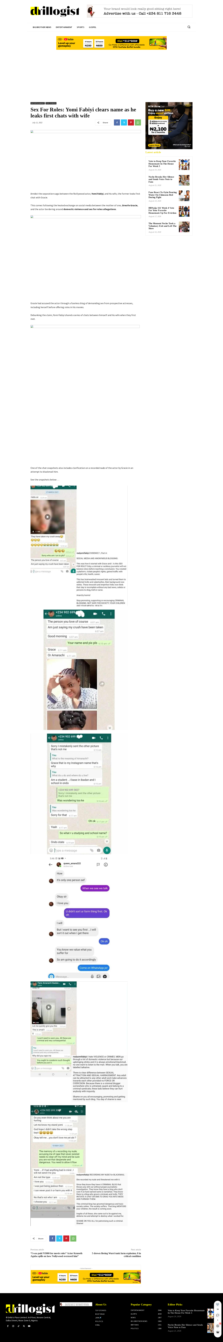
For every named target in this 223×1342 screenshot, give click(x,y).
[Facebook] (117, 122)
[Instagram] (13, 1326)
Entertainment (37, 103)
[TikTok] (18, 1326)
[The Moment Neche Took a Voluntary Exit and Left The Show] (184, 227)
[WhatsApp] (138, 122)
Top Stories (51, 103)
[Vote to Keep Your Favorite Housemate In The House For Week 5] (184, 164)
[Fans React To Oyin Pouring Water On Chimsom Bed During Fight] (184, 195)
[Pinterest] (131, 122)
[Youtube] (29, 1326)
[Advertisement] (111, 73)
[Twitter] (124, 122)
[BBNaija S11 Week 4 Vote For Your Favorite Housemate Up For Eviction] (184, 211)
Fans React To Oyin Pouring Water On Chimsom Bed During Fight (163, 195)
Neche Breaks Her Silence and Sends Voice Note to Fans (161, 179)
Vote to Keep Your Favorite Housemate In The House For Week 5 (162, 163)
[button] (189, 27)
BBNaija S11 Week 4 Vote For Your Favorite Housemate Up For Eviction (162, 210)
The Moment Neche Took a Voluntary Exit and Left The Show (163, 226)
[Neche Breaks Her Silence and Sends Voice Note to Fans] (184, 180)
